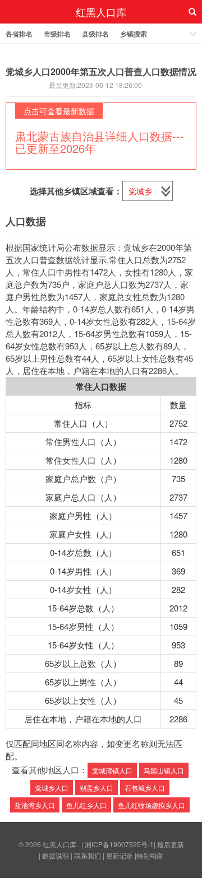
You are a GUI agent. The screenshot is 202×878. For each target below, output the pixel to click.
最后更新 (170, 844)
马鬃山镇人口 (164, 770)
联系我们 (87, 855)
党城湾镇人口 (112, 770)
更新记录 (119, 855)
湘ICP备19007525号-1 (119, 844)
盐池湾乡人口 (35, 805)
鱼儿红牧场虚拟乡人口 (151, 805)
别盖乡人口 (96, 787)
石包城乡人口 (145, 787)
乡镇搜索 (133, 34)
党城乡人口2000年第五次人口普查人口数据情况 (101, 71)
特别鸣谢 (149, 855)
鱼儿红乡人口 (86, 805)
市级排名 (57, 34)
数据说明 (55, 855)
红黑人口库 (101, 11)
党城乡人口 (51, 787)
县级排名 (95, 34)
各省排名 (19, 34)
